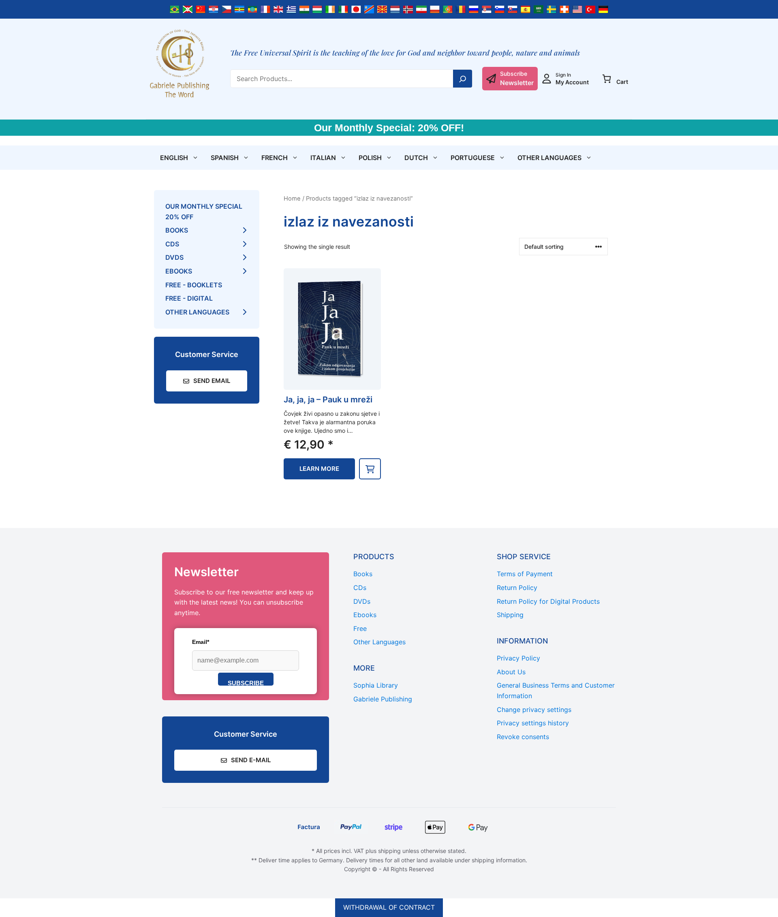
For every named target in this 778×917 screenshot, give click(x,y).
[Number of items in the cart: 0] (606, 78)
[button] (370, 468)
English (174, 158)
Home (292, 198)
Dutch (416, 158)
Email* (200, 642)
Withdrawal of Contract (389, 907)
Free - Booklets (193, 285)
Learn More (319, 468)
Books (176, 230)
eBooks (178, 271)
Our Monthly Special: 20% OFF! (389, 127)
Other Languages (549, 158)
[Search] (462, 79)
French (274, 158)
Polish (370, 158)
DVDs (174, 257)
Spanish (225, 158)
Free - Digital (189, 298)
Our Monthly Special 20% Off (203, 211)
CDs (172, 244)
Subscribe (246, 683)
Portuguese (473, 158)
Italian (323, 158)
